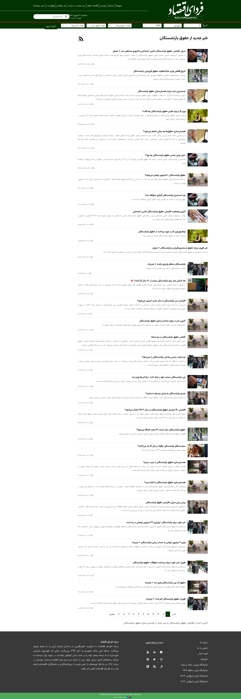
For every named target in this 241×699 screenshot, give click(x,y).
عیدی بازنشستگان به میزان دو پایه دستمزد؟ (165, 393)
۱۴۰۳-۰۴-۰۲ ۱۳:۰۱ (84, 84)
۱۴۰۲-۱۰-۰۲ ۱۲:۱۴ (84, 535)
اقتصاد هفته (92, 5)
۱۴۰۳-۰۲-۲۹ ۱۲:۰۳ (84, 205)
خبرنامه (204, 659)
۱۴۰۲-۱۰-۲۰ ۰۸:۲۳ (84, 330)
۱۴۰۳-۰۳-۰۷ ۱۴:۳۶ (85, 124)
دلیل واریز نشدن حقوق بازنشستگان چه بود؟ (165, 155)
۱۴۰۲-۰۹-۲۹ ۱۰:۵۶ (84, 608)
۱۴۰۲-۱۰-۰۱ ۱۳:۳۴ (84, 556)
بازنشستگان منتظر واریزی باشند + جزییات (166, 264)
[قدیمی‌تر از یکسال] (198, 55)
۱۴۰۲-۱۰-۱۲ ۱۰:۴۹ (84, 370)
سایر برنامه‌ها (39, 5)
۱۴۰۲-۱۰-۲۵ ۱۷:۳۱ (84, 294)
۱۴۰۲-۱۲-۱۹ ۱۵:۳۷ (84, 257)
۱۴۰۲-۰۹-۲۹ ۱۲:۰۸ (84, 592)
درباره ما (204, 642)
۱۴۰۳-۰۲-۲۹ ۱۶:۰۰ (84, 188)
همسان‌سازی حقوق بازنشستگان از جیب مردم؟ (164, 462)
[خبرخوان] (154, 667)
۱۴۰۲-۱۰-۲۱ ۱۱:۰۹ (83, 314)
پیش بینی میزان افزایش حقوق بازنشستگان (165, 502)
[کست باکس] (161, 667)
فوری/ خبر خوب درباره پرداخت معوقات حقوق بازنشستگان (159, 562)
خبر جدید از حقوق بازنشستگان (184, 38)
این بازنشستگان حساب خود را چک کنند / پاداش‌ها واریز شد (158, 377)
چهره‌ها (119, 5)
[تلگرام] (161, 652)
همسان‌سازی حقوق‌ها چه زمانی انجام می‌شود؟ (164, 131)
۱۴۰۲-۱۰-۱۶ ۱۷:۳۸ (84, 350)
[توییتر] (154, 659)
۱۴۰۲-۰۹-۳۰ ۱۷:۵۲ (84, 576)
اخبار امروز (51, 26)
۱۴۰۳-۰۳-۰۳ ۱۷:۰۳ (85, 148)
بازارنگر (111, 5)
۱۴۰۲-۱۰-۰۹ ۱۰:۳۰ (84, 403)
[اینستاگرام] (161, 659)
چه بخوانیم (61, 5)
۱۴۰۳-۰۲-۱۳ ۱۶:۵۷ (84, 225)
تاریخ (205, 25)
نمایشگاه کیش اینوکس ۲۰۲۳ (194, 676)
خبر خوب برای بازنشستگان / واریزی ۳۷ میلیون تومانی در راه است (155, 522)
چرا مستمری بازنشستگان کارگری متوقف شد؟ (165, 195)
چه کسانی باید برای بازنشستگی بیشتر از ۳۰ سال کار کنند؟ (159, 280)
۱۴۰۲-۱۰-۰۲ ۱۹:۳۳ (84, 495)
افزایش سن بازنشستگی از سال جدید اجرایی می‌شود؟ (161, 301)
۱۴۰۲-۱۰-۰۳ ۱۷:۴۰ (84, 455)
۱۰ (124, 614)
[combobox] (192, 25)
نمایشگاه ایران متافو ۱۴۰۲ (195, 670)
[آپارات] (147, 659)
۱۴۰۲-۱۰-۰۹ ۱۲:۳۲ (84, 386)
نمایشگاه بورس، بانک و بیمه (194, 665)
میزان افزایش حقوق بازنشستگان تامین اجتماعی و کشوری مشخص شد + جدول (149, 51)
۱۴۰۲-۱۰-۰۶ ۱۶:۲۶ (84, 423)
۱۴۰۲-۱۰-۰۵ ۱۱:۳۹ (84, 439)
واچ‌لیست (51, 5)
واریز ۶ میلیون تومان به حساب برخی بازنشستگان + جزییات (158, 542)
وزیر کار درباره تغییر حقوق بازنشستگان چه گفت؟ (163, 111)
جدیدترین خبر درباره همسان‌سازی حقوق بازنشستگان (161, 91)
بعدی (112, 614)
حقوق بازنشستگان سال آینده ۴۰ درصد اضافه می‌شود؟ (160, 429)
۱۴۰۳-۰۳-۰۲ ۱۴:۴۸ (85, 168)
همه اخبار (203, 653)
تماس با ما (202, 648)
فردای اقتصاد (182, 11)
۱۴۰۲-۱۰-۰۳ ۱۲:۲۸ (84, 475)
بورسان (103, 5)
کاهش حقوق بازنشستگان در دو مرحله (168, 337)
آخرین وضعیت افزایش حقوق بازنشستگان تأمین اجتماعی (159, 211)
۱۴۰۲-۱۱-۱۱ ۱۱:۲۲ (83, 273)
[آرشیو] (147, 667)
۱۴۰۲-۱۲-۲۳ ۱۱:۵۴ (84, 241)
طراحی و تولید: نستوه (120, 697)
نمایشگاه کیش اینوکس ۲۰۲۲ (194, 681)
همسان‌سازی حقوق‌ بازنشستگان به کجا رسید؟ (164, 482)
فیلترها (136, 25)
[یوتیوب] (147, 652)
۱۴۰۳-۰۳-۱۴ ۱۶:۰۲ (84, 104)
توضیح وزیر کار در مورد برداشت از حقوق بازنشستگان (161, 231)
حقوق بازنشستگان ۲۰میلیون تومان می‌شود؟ (165, 175)
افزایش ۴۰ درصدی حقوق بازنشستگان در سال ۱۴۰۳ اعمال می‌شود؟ (155, 410)
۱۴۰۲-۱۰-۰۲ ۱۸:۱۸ (84, 515)
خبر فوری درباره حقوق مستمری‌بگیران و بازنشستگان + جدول (180, 248)
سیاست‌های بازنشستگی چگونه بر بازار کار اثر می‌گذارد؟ (161, 446)
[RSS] (81, 39)
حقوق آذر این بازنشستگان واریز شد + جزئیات (165, 582)
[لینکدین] (154, 652)
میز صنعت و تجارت (76, 5)
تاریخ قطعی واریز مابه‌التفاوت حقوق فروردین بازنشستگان (159, 71)
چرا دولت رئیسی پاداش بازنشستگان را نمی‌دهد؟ (163, 357)
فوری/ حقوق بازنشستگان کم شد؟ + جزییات (165, 599)
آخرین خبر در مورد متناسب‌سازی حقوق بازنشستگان (162, 321)
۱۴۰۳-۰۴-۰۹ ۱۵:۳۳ (85, 64)
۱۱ (119, 614)
